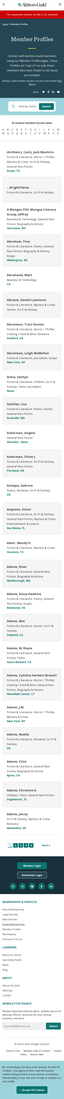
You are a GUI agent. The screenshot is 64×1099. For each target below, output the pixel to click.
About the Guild (11, 985)
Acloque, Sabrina (20, 485)
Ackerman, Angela (21, 433)
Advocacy (7, 990)
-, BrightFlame (18, 187)
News (5, 964)
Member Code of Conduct (37, 1050)
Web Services (9, 919)
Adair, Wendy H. (19, 543)
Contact (6, 995)
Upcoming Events (12, 960)
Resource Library (11, 955)
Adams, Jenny (17, 814)
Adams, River (17, 567)
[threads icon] (22, 886)
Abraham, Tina (18, 241)
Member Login (32, 865)
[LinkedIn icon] (51, 886)
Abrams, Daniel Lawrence (26, 300)
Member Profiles (11, 929)
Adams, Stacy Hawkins (24, 594)
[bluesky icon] (32, 886)
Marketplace (9, 934)
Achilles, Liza (17, 404)
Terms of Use (13, 1050)
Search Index (36, 1054)
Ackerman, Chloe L (21, 457)
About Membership (13, 909)
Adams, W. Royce (19, 648)
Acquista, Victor (19, 509)
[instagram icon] (13, 886)
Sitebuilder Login (32, 875)
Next (45, 845)
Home (5, 24)
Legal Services (10, 914)
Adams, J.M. (15, 707)
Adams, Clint (16, 761)
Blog (5, 969)
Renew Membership (13, 924)
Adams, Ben (16, 621)
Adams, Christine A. (22, 790)
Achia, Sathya (17, 377)
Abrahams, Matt (19, 275)
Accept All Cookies (33, 1090)
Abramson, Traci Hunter (25, 324)
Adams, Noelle (18, 734)
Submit (46, 106)
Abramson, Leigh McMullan (28, 353)
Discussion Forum (12, 939)
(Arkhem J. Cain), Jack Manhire (30, 152)
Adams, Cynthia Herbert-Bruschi (32, 675)
